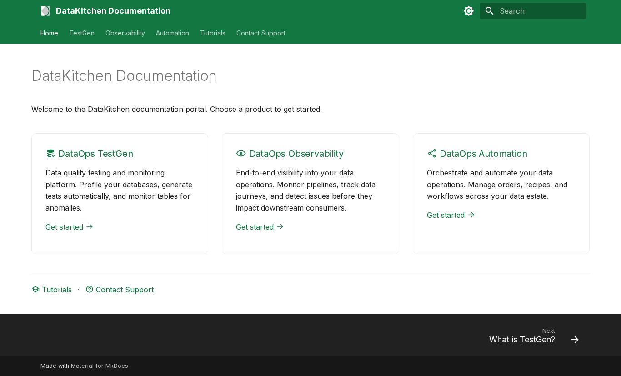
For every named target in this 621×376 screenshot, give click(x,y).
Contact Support (260, 33)
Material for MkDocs (99, 365)
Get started (65, 226)
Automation (172, 33)
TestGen (82, 33)
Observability (125, 33)
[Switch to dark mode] (469, 11)
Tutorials (212, 33)
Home (49, 33)
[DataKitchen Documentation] (45, 11)
